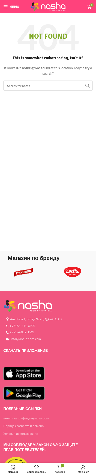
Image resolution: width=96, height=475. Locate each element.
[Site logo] (48, 6)
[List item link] (44, 325)
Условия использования (20, 433)
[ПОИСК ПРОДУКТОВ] (87, 86)
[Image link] (27, 305)
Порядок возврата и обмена (23, 426)
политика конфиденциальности (26, 418)
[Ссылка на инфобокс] (23, 273)
